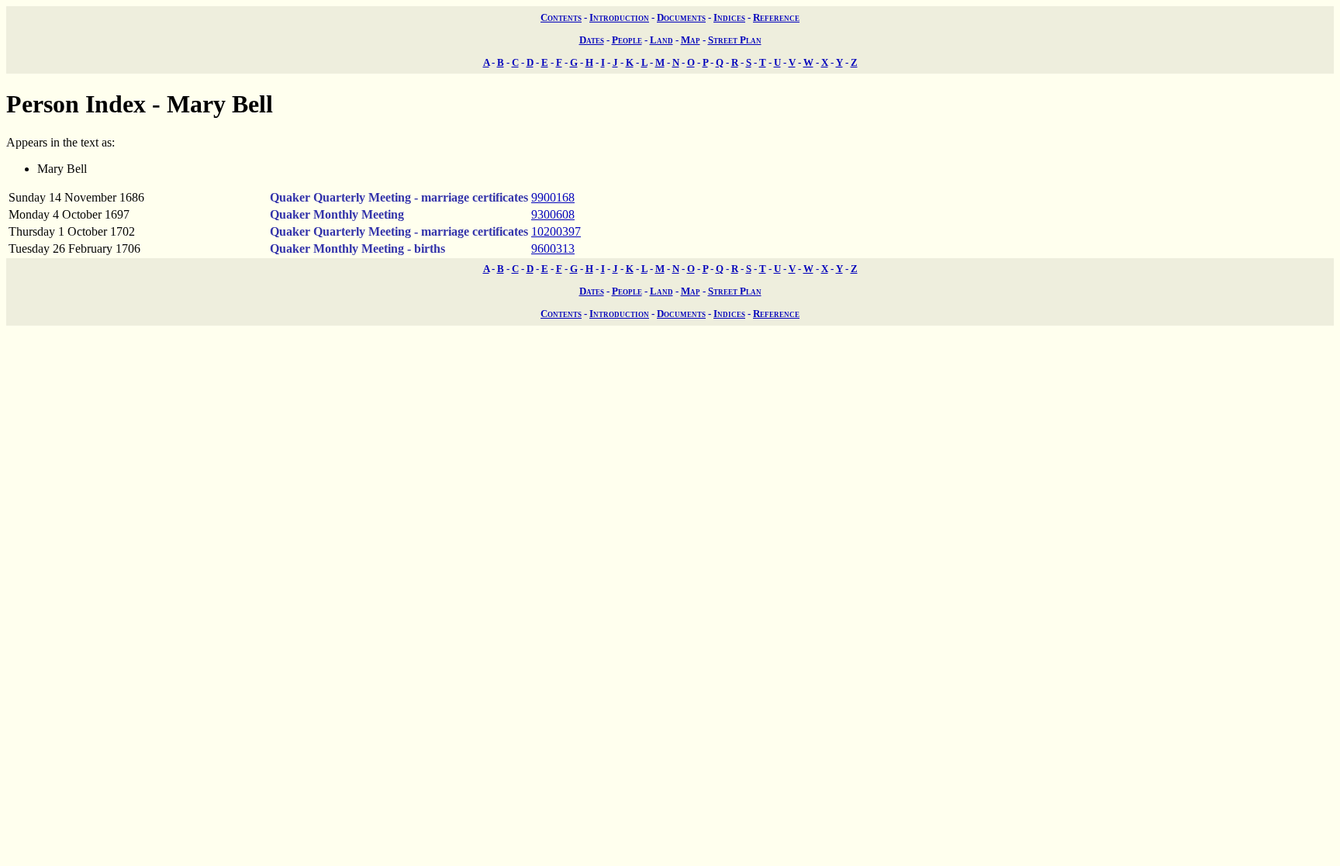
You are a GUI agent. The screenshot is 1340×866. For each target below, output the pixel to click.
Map (690, 40)
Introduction (619, 17)
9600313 (553, 248)
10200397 (556, 231)
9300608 (553, 214)
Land (661, 40)
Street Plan (735, 40)
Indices (729, 17)
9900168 (553, 197)
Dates (591, 40)
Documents (681, 17)
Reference (776, 17)
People (627, 40)
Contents (561, 17)
